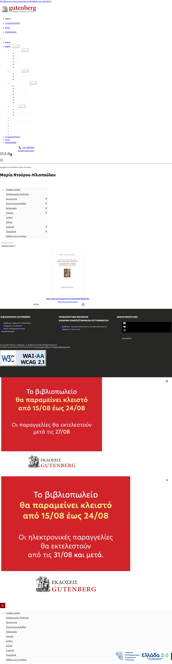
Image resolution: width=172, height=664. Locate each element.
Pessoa (18, 58)
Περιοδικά (11, 231)
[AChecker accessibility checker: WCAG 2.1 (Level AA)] (23, 365)
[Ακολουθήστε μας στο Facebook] (124, 324)
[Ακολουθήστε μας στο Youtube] (124, 327)
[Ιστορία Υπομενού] (21, 106)
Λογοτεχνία (15, 50)
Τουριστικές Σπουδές (24, 99)
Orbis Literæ (20, 53)
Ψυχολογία (19, 88)
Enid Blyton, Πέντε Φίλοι (20, 120)
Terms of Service (59, 347)
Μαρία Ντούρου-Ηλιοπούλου (67, 302)
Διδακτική (19, 97)
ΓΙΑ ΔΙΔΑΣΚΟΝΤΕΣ (12, 23)
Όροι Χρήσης (127, 338)
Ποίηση (18, 61)
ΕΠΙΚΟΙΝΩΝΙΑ (10, 32)
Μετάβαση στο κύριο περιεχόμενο (14, 1)
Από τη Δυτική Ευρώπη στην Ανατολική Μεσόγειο (67, 298)
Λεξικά (12, 123)
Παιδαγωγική (20, 91)
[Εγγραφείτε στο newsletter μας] (2, 154)
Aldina (18, 56)
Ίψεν (17, 64)
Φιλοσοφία (15, 71)
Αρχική (2, 167)
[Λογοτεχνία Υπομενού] (25, 50)
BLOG (7, 27)
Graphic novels (13, 189)
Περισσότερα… (21, 67)
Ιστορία (13, 106)
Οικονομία (19, 86)
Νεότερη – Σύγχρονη (24, 79)
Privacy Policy (44, 347)
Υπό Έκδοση (15, 134)
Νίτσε (17, 73)
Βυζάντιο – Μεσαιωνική (25, 112)
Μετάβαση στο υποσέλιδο (40, 1)
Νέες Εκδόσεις (16, 131)
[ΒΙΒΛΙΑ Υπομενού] (15, 46)
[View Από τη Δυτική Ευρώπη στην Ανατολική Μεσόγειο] (68, 295)
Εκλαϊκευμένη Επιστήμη (17, 194)
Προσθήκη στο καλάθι (83, 304)
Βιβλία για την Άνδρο (19, 128)
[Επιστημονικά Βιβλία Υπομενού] (32, 83)
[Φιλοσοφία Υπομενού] (24, 70)
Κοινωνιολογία (21, 94)
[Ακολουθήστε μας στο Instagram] (124, 331)
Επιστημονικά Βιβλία (19, 83)
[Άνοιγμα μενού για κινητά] (1, 38)
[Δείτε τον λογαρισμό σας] (5, 154)
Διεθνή (13, 117)
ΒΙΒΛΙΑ (7, 46)
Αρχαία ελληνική (22, 76)
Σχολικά (13, 126)
